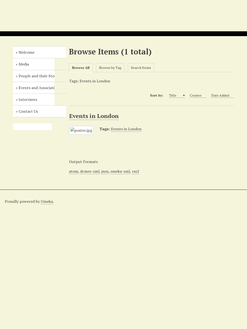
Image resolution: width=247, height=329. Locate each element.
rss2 (135, 171)
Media (24, 64)
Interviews (28, 99)
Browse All (80, 67)
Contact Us (28, 111)
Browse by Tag (110, 67)
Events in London (94, 116)
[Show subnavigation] (60, 64)
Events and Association (39, 87)
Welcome (26, 52)
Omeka (47, 201)
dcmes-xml (89, 171)
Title (173, 95)
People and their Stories (40, 76)
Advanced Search (55, 126)
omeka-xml (120, 171)
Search (62, 126)
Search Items (141, 67)
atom (73, 171)
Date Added (220, 95)
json (105, 171)
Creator (196, 95)
